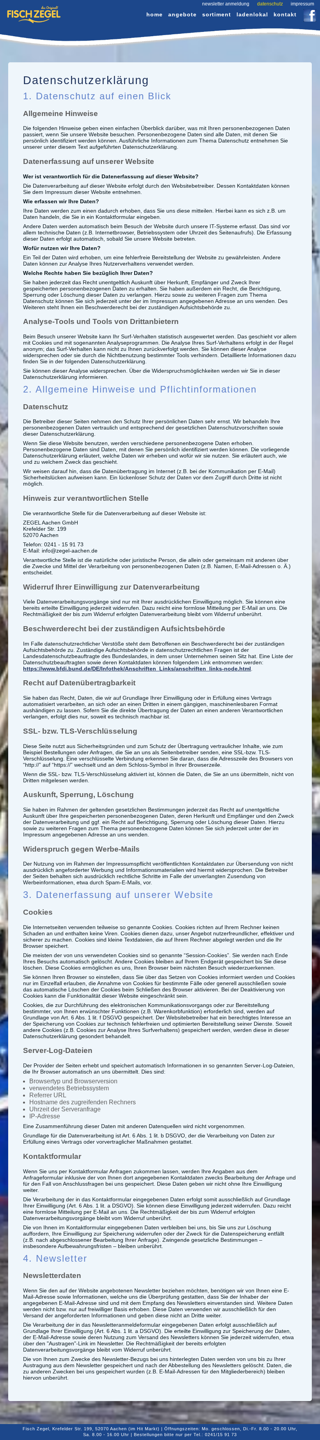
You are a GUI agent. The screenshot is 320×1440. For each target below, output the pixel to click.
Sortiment (216, 14)
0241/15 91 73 (221, 1434)
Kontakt (285, 14)
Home (154, 14)
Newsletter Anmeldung (225, 4)
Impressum (302, 4)
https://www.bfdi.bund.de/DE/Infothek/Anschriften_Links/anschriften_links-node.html (137, 668)
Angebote (182, 14)
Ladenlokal (252, 14)
